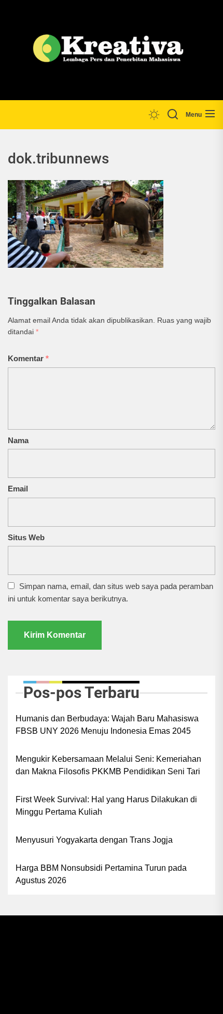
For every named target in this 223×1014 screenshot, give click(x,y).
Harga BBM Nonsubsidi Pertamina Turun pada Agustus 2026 (101, 874)
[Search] (173, 114)
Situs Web (26, 537)
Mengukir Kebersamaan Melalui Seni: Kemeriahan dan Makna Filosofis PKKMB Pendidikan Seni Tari (108, 765)
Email (18, 488)
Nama (18, 440)
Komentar (28, 358)
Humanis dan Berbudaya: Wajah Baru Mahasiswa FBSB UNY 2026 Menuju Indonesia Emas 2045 (107, 724)
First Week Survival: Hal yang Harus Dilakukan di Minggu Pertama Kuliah (106, 805)
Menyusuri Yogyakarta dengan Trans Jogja (94, 839)
